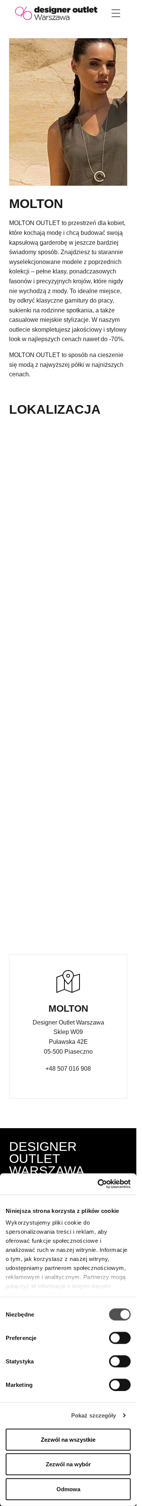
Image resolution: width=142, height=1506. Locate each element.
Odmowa (68, 1489)
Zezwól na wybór (68, 1464)
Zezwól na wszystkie (68, 1439)
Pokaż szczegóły (93, 1415)
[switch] (120, 1338)
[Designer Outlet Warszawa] (56, 12)
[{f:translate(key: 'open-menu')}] (116, 13)
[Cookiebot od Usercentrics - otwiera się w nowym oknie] (98, 1184)
